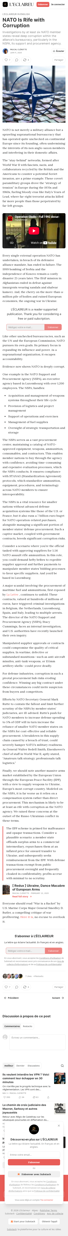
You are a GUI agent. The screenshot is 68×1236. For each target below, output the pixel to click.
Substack (11, 1229)
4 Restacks (38, 976)
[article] (34, 1086)
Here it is (26, 917)
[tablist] (18, 1026)
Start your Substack (24, 1221)
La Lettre (12, 594)
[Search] (62, 1066)
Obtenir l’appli (49, 1221)
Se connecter (58, 4)
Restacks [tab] (27, 1026)
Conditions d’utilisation (45, 1184)
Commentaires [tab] (12, 1026)
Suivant (56, 997)
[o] (59, 1108)
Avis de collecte (55, 1213)
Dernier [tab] (20, 1065)
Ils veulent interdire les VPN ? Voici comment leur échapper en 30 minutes (26, 1078)
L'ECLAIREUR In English (16, 14)
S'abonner (43, 4)
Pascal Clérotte (18, 49)
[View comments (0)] (17, 60)
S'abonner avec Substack (36, 1174)
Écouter (60, 51)
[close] (58, 1125)
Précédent (13, 997)
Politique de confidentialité (46, 1190)
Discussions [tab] (34, 1065)
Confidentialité (24, 1213)
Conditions (39, 1213)
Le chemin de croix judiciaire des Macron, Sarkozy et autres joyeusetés (24, 1108)
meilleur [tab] (8, 1065)
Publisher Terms (48, 1210)
